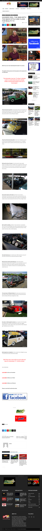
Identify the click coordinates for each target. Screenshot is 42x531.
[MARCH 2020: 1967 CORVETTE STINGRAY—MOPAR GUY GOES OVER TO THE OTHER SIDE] (37, 108)
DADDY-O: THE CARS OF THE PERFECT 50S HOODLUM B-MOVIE (6, 461)
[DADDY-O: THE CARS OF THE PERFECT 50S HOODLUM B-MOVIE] (6, 456)
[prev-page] (2, 467)
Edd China (6, 424)
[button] (38, 8)
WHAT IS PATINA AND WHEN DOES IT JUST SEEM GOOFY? (23, 505)
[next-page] (4, 467)
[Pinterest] (8, 25)
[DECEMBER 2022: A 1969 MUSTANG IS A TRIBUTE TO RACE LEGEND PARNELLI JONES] (37, 119)
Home (3, 8)
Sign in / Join (3, 0)
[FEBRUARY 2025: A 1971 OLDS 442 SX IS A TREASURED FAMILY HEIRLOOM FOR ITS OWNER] (31, 108)
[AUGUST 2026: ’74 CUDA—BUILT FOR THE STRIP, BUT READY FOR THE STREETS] (14, 456)
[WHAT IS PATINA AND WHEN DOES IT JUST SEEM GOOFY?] (17, 505)
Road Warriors (22, 8)
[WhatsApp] (10, 25)
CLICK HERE (4, 372)
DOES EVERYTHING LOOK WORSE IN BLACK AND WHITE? (7, 437)
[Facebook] (3, 25)
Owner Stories (11, 8)
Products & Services (6, 11)
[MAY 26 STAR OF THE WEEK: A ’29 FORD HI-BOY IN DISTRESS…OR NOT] (30, 82)
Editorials (6, 13)
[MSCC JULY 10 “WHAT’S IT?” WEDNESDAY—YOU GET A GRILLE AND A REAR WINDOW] (30, 77)
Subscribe (7, 0)
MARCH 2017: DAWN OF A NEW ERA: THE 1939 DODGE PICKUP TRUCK (21, 437)
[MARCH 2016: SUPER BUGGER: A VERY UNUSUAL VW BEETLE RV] (17, 499)
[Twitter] (5, 25)
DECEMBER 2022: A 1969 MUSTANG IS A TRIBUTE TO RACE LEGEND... (37, 123)
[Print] (15, 25)
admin (4, 22)
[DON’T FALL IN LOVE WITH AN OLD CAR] (4, 504)
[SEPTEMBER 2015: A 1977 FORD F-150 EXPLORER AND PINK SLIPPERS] (30, 87)
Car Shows (17, 8)
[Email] (12, 25)
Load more (33, 100)
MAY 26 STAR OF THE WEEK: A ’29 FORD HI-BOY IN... (36, 82)
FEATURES (6, 8)
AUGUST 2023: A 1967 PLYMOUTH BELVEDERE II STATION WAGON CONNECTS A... (31, 123)
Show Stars (28, 8)
